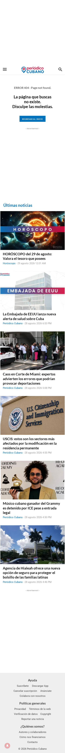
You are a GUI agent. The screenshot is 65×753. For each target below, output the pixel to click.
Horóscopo (9, 263)
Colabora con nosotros (33, 695)
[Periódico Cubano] (32, 70)
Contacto (32, 742)
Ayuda (32, 680)
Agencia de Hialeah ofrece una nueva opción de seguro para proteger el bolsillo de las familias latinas (31, 572)
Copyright (45, 714)
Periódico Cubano (13, 323)
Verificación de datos (26, 714)
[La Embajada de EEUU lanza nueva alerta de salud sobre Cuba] (32, 290)
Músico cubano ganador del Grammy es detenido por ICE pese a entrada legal (31, 508)
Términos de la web (40, 709)
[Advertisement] (32, 32)
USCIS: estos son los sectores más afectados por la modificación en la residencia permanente (30, 443)
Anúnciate (46, 690)
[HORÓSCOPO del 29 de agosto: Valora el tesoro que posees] (32, 230)
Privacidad (20, 709)
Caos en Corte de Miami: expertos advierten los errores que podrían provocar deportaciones (29, 378)
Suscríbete (23, 685)
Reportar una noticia (32, 719)
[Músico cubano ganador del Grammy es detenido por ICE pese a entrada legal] (32, 480)
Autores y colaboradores (32, 732)
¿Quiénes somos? (32, 726)
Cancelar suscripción (25, 690)
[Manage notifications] (7, 745)
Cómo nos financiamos (33, 737)
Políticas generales (32, 703)
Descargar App (40, 685)
